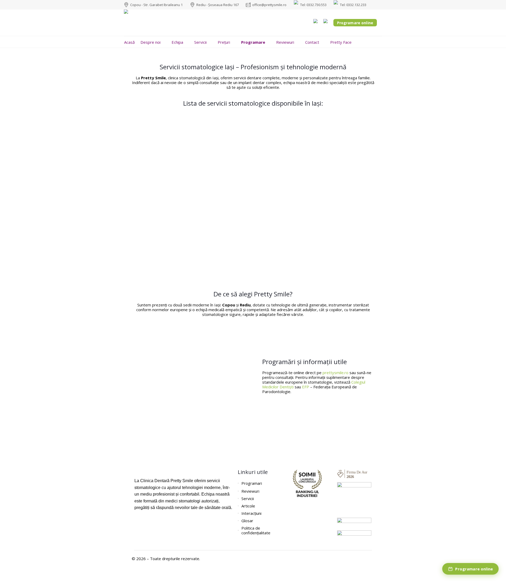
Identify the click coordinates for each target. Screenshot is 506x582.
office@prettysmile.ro (269, 4)
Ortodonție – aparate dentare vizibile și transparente (210, 202)
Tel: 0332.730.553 (313, 4)
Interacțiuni (251, 513)
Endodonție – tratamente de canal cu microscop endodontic (219, 235)
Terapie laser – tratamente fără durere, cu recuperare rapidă (221, 138)
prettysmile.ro (335, 372)
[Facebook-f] (137, 523)
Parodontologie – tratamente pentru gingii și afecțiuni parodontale (231, 251)
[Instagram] (146, 523)
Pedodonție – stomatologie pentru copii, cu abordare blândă (220, 154)
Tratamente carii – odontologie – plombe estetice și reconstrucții (226, 267)
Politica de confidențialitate (255, 530)
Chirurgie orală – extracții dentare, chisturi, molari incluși (217, 170)
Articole (248, 505)
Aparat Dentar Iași (335, 122)
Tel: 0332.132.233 (353, 4)
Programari (251, 483)
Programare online (355, 22)
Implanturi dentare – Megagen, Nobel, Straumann (206, 219)
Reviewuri (250, 491)
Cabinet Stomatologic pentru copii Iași (189, 122)
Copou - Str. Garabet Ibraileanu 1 (156, 4)
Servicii (247, 498)
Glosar (247, 520)
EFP (305, 386)
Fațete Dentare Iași (276, 122)
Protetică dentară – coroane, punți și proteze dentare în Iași (219, 186)
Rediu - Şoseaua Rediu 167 (217, 4)
